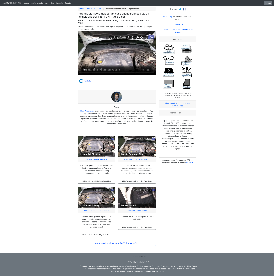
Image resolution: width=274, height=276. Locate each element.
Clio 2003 (98, 9)
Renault (89, 9)
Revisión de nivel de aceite (96, 159)
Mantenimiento (37, 3)
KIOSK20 (189, 163)
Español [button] (68, 3)
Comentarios (178, 24)
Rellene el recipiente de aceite (96, 210)
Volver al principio (138, 256)
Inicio (81, 9)
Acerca (26, 3)
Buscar (268, 3)
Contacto (59, 3)
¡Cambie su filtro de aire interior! (137, 159)
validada (87, 81)
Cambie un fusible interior (137, 210)
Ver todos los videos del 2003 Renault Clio (116, 243)
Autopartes (49, 3)
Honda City (167, 16)
